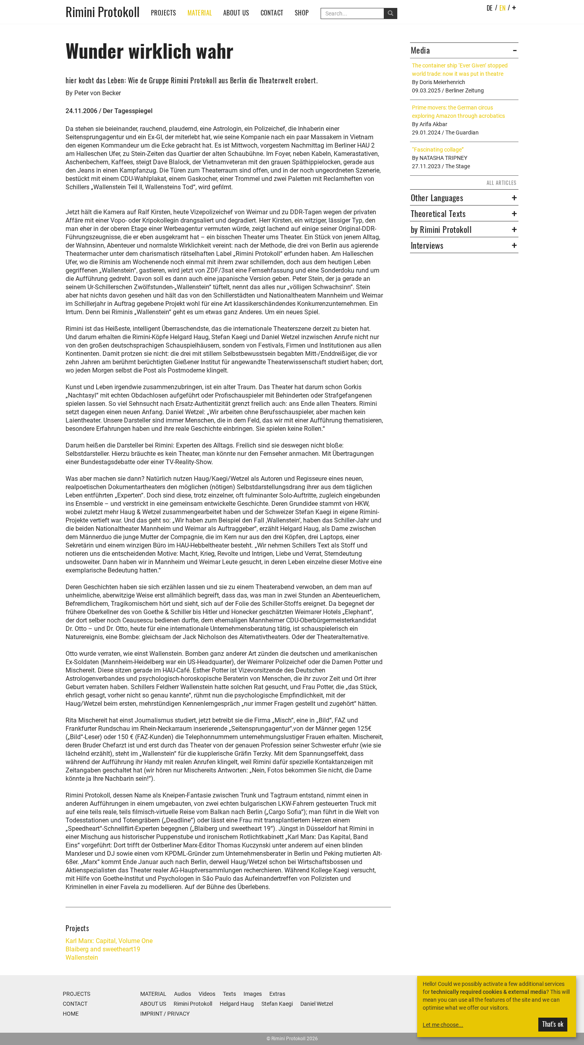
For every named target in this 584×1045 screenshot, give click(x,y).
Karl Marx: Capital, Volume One (109, 941)
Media (420, 50)
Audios (182, 994)
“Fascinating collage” (438, 149)
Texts (229, 994)
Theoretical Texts (438, 213)
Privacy (178, 1013)
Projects (163, 12)
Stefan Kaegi (277, 1004)
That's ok (552, 1024)
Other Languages (437, 197)
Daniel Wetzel (316, 1004)
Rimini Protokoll (102, 11)
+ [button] (514, 7)
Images (253, 994)
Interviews (427, 245)
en (502, 8)
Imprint (151, 1013)
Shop (302, 12)
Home (71, 1013)
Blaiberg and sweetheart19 (103, 949)
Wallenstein (82, 957)
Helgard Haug (237, 1004)
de (490, 8)
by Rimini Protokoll (441, 229)
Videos (207, 994)
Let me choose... (443, 1025)
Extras (277, 994)
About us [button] (236, 12)
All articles (501, 182)
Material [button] (200, 12)
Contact (272, 12)
